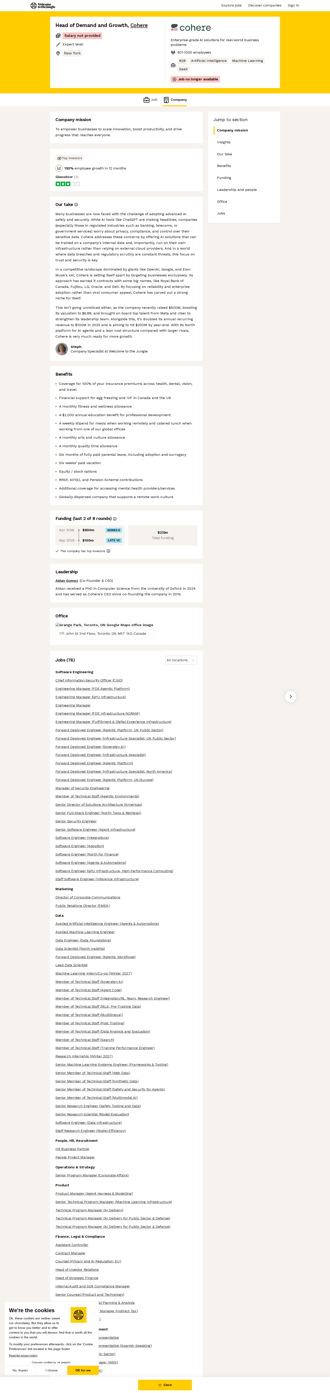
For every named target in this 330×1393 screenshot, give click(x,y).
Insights (224, 142)
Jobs (221, 213)
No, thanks (20, 1370)
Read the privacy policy (23, 1355)
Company (179, 99)
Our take (224, 154)
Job (154, 99)
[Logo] (43, 5)
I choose (52, 1370)
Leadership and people (237, 189)
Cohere (139, 25)
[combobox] (167, 660)
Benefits (224, 166)
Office (222, 201)
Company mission (232, 130)
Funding (224, 178)
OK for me (83, 1370)
